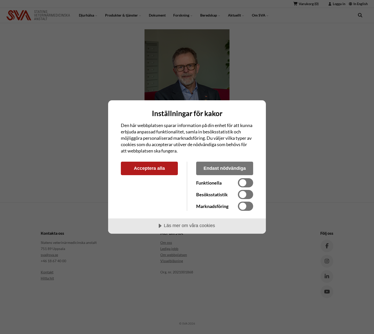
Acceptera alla (149, 168)
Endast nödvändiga (225, 168)
